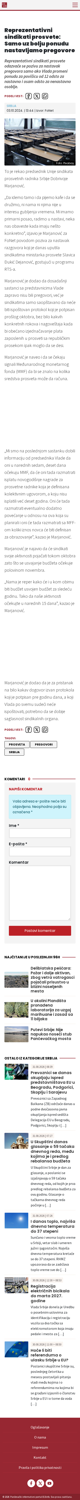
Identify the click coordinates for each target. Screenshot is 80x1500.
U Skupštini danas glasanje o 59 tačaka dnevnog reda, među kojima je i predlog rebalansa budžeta (52, 1151)
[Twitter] (40, 1483)
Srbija (11, 106)
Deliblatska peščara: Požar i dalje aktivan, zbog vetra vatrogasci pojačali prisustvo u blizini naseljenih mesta (52, 979)
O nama (40, 1437)
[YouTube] (49, 1483)
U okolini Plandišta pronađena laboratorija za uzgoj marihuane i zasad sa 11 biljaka (52, 1010)
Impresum (40, 1447)
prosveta (17, 744)
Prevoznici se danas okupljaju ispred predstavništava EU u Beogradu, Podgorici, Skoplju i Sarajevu (53, 1082)
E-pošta (18, 844)
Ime (14, 825)
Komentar (19, 862)
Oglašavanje (40, 1427)
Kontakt (40, 1457)
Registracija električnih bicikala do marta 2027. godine (50, 1293)
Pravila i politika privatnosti (40, 1467)
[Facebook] (31, 1483)
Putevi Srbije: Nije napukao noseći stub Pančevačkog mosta (51, 1034)
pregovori (44, 744)
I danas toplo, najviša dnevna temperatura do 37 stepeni (53, 1226)
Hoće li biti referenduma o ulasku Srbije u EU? (49, 1355)
